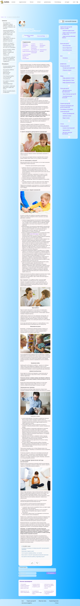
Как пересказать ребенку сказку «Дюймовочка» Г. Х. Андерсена (49, 592)
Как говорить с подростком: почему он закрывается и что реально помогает (9, 39)
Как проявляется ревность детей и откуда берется (37, 592)
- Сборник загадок (66, 70)
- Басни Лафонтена (67, 48)
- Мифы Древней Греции (68, 82)
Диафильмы (47, 2)
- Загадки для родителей (68, 68)
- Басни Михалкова (67, 50)
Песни (31, 2)
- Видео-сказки (66, 118)
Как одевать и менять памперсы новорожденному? (8, 82)
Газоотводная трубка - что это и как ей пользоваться (8, 77)
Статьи (56, 603)
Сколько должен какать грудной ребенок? (9, 66)
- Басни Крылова (66, 45)
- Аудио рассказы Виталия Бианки (68, 37)
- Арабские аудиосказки (68, 30)
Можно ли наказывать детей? (25, 45)
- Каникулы (65, 58)
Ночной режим (70, 21)
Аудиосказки (22, 2)
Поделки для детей (31, 601)
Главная (2, 17)
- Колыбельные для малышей (67, 97)
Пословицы (58, 2)
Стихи (38, 2)
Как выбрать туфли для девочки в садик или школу (9, 87)
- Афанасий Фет (66, 130)
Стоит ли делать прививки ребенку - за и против (32, 553)
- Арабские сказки (66, 115)
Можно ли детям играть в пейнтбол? (9, 91)
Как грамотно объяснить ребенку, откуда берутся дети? (33, 556)
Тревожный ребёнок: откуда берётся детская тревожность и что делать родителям (9, 32)
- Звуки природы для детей (69, 94)
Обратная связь (42, 601)
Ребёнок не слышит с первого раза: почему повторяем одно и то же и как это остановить (9, 45)
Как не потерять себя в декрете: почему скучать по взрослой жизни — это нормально (9, 52)
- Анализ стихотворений (68, 128)
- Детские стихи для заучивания (67, 133)
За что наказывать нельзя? (42, 45)
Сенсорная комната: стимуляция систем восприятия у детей (36, 585)
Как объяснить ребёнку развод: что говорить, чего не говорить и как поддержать (9, 59)
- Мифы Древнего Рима (68, 80)
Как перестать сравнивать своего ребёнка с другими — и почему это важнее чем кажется (9, 25)
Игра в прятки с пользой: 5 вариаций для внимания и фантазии (35, 554)
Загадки (67, 2)
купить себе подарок (34, 234)
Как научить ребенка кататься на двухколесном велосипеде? (8, 72)
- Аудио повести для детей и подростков (69, 33)
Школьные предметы (27, 603)
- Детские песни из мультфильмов (67, 91)
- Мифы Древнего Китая (68, 78)
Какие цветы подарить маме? (28, 551)
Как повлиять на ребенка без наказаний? (35, 51)
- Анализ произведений (68, 113)
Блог (74, 2)
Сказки (13, 2)
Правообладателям (53, 601)
